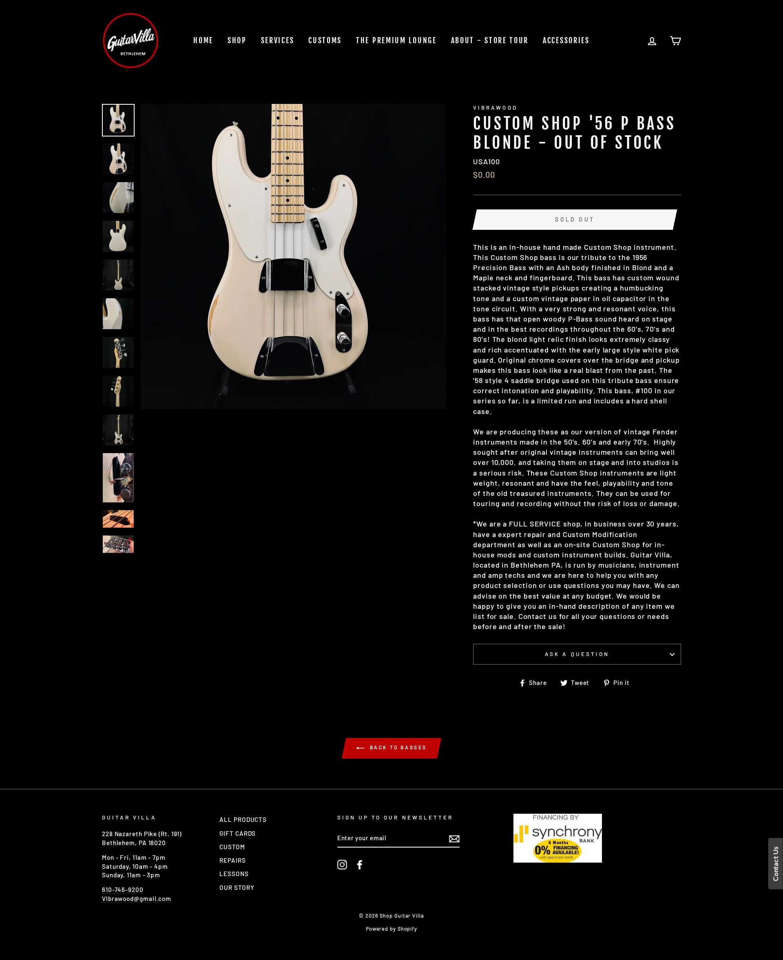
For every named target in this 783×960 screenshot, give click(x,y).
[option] (293, 256)
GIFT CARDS (237, 833)
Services (277, 40)
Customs (325, 40)
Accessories (566, 40)
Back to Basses (397, 748)
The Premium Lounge (396, 40)
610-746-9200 (123, 889)
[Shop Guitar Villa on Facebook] (360, 865)
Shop (237, 40)
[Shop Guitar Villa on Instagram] (342, 865)
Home (203, 40)
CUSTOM (232, 846)
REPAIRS (232, 860)
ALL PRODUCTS (243, 819)
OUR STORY (236, 887)
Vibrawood (495, 107)
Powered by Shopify (391, 928)
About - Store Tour (490, 40)
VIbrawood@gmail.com (136, 898)
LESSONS (233, 873)
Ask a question (577, 653)
